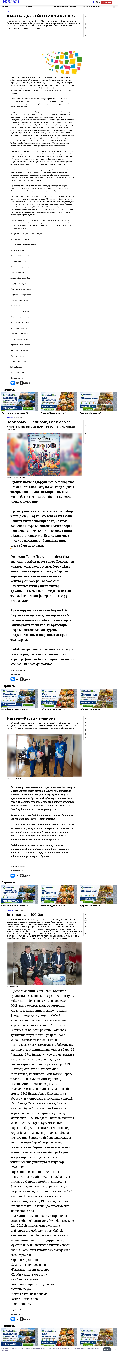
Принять (107, 1349)
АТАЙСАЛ (10, 1)
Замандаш (10, 910)
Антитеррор (107, 2)
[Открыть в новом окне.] (14, 383)
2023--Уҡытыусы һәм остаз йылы (18, 12)
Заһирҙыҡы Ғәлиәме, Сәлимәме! (65, 6)
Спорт (9, 714)
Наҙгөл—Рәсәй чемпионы (91, 6)
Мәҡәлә (4, 7)
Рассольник (29, 6)
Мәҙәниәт (10, 417)
